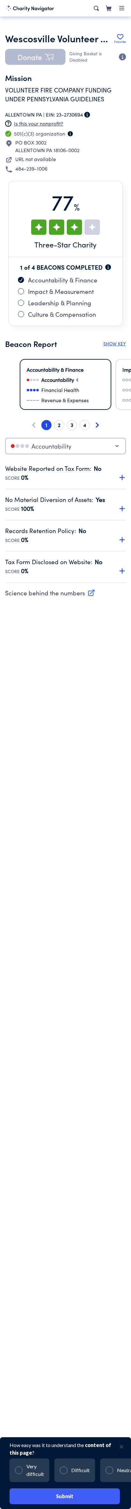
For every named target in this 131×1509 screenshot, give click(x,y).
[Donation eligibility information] (122, 56)
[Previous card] (34, 425)
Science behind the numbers (45, 593)
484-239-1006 (31, 168)
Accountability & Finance (62, 280)
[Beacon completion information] (108, 267)
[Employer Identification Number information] (87, 115)
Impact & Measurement (61, 291)
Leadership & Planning (59, 303)
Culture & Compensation (62, 314)
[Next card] (97, 425)
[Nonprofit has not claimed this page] (8, 123)
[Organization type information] (70, 133)
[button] (35, 57)
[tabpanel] (65, 523)
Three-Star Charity (65, 244)
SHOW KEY (114, 344)
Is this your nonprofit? (38, 123)
